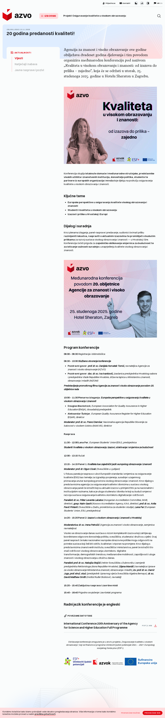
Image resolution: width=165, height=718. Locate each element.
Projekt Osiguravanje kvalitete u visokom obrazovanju (94, 15)
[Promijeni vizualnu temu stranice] (136, 3)
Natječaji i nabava (26, 64)
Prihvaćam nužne (130, 713)
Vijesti (19, 58)
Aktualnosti (23, 52)
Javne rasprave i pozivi (29, 70)
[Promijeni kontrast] (148, 3)
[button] (159, 16)
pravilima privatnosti (45, 714)
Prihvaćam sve (152, 713)
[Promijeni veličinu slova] (142, 3)
